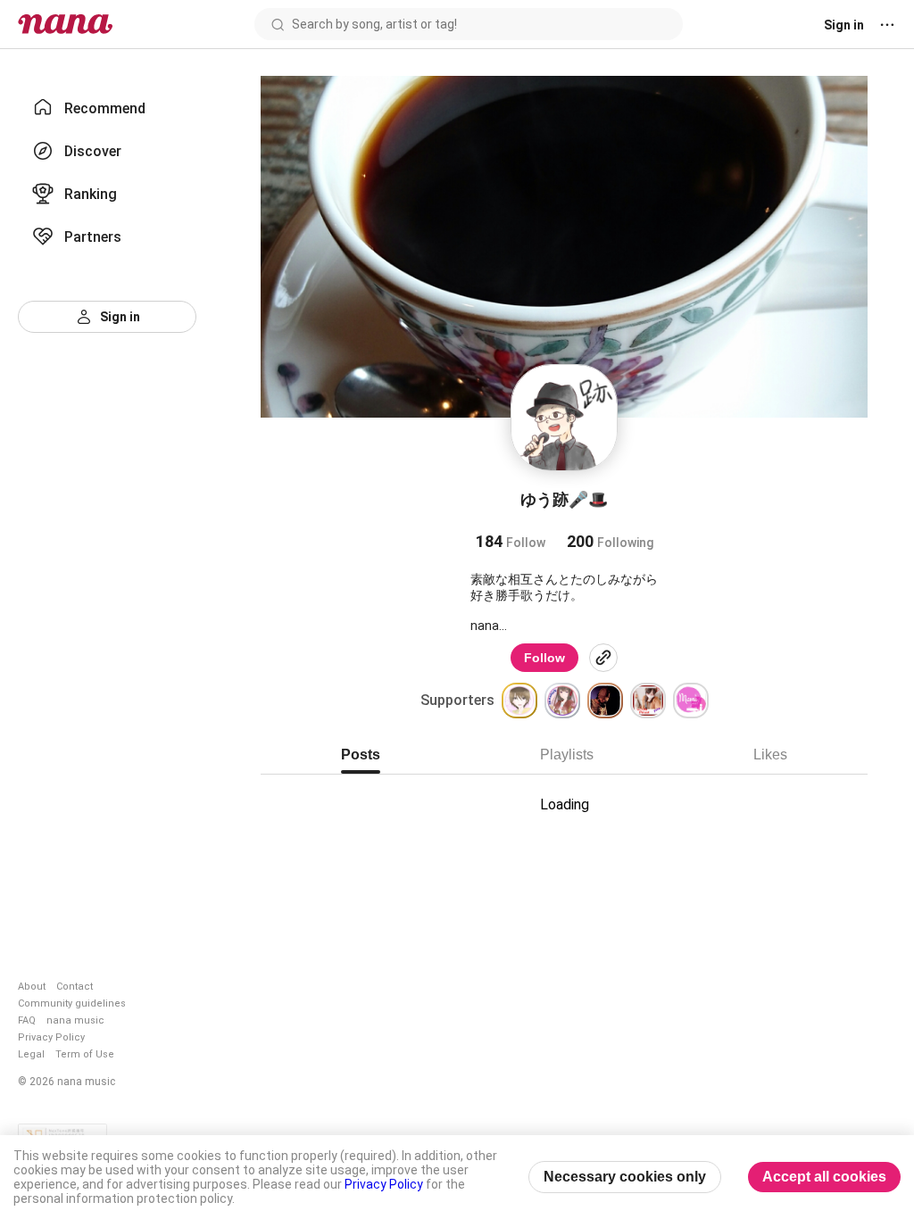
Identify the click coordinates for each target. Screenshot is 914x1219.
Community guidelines (72, 1003)
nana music (75, 1020)
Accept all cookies (824, 1176)
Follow (544, 658)
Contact (74, 986)
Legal (31, 1054)
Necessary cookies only (625, 1176)
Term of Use (84, 1054)
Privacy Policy (51, 1037)
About (32, 986)
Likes (770, 754)
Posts (360, 754)
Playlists (567, 754)
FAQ (27, 1020)
